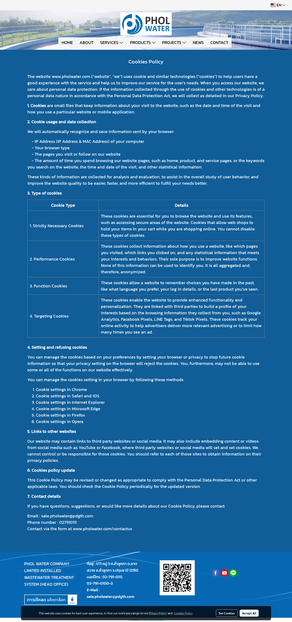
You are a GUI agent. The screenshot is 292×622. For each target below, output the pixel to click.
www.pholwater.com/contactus (102, 528)
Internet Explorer (88, 402)
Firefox (78, 415)
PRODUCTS (141, 42)
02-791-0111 (112, 577)
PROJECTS (172, 42)
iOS (96, 396)
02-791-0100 (98, 583)
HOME (67, 42)
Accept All (249, 613)
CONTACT (219, 42)
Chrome (79, 389)
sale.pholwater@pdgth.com (110, 596)
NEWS (198, 42)
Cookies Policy (183, 613)
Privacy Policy (158, 613)
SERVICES (109, 42)
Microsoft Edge (86, 408)
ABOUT (86, 42)
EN (279, 5)
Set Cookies (227, 613)
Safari (77, 396)
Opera (77, 421)
